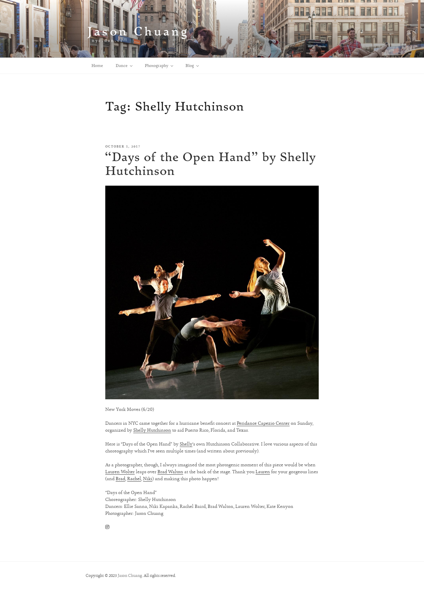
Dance (121, 65)
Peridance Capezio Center (263, 423)
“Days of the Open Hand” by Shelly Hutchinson (210, 163)
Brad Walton (170, 472)
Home (97, 65)
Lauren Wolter (120, 472)
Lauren (263, 472)
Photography (156, 65)
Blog (189, 65)
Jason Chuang (138, 31)
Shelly (186, 444)
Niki (147, 479)
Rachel (134, 479)
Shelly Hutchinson (152, 430)
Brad (120, 479)
